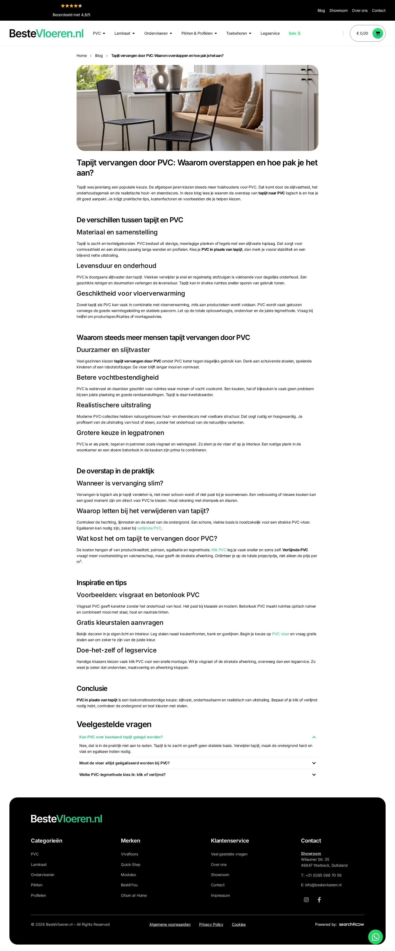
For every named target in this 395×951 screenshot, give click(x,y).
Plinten (36, 885)
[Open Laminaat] (133, 33)
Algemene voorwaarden (170, 924)
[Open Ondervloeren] (171, 33)
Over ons (360, 10)
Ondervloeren (42, 874)
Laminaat (39, 864)
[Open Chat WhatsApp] (375, 937)
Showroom (338, 10)
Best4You (129, 885)
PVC (35, 854)
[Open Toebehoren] (250, 33)
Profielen (38, 895)
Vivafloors (129, 854)
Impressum (220, 895)
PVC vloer (280, 633)
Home (82, 55)
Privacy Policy (211, 924)
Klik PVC (218, 549)
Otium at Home (134, 895)
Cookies (239, 924)
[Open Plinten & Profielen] (216, 33)
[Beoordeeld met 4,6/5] (71, 5)
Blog (321, 10)
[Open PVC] (104, 33)
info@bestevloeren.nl (323, 885)
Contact (379, 10)
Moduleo (128, 874)
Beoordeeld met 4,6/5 (71, 14)
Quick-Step (131, 864)
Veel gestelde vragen (229, 854)
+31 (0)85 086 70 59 (324, 875)
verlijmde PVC (149, 528)
